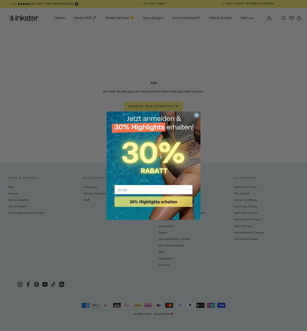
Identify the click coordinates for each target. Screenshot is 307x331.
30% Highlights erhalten (153, 202)
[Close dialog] (197, 115)
